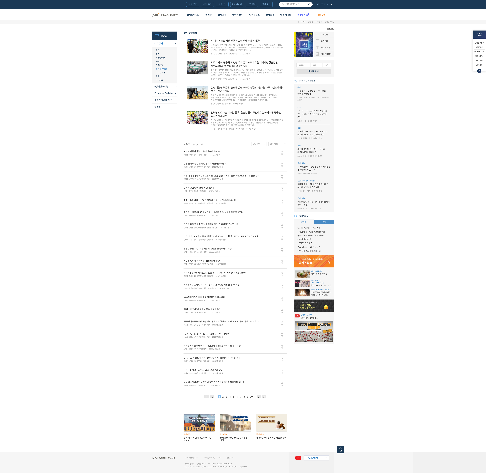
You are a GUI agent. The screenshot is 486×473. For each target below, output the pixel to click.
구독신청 (324, 34)
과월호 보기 (315, 71)
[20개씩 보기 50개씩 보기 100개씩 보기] (277, 144)
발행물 (208, 14)
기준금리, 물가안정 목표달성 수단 (311, 231)
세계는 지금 (160, 72)
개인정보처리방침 (192, 458)
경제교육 (222, 14)
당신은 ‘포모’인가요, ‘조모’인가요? (311, 235)
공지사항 (479, 65)
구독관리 (330, 28)
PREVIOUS (212, 396)
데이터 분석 (237, 14)
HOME (303, 22)
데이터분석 (479, 56)
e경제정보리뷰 (161, 86)
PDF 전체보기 (326, 54)
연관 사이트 (285, 14)
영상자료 (159, 80)
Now (158, 61)
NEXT (259, 396)
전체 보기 (324, 4)
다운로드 (282, 153)
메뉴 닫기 (479, 71)
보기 (327, 65)
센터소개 (270, 14)
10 (251, 396)
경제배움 (303, 14)
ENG (324, 15)
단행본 (157, 106)
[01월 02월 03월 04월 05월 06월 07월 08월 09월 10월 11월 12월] (316, 65)
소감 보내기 (325, 47)
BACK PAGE (206, 396)
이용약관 (229, 458)
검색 (309, 4)
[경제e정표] (314, 261)
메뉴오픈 (175, 43)
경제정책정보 (193, 14)
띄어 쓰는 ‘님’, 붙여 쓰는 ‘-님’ (309, 250)
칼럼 (157, 76)
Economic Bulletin (163, 93)
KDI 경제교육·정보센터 (165, 15)
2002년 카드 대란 (304, 243)
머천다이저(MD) (304, 239)
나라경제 (319, 22)
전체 (324, 222)
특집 (157, 50)
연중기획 (159, 65)
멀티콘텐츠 (254, 14)
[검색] (296, 4)
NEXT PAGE (264, 396)
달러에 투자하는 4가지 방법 (308, 228)
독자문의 (324, 41)
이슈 (157, 54)
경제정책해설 (329, 22)
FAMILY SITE (313, 458)
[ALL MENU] (331, 15)
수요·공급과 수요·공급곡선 (308, 247)
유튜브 (298, 457)
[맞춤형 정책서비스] (314, 306)
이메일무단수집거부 (212, 458)
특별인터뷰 (160, 57)
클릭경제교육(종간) (163, 100)
